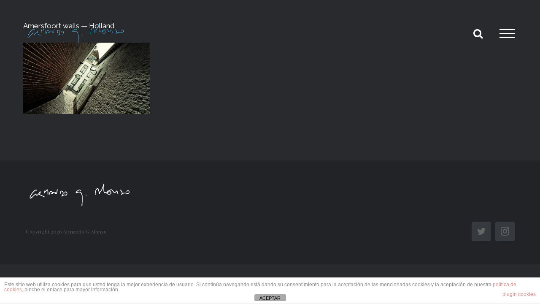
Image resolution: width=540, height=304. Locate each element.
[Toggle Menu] (507, 33)
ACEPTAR (270, 298)
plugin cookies (519, 294)
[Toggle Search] (478, 33)
